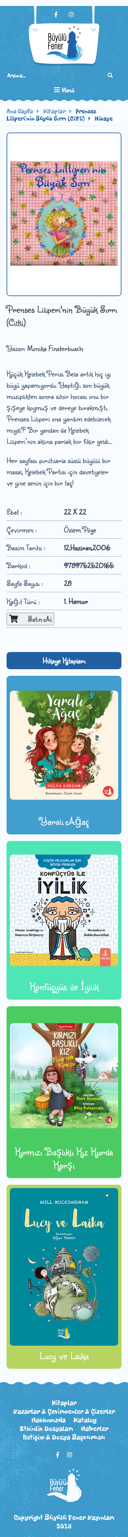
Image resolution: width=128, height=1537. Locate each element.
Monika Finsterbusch (55, 348)
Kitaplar (54, 111)
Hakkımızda (49, 1420)
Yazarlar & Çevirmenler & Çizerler (64, 1411)
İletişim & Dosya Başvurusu (64, 1437)
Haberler (94, 1428)
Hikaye (104, 118)
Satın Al (35, 619)
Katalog (85, 1420)
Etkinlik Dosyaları (46, 1428)
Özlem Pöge (80, 529)
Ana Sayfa (20, 111)
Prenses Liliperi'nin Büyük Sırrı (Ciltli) (51, 115)
